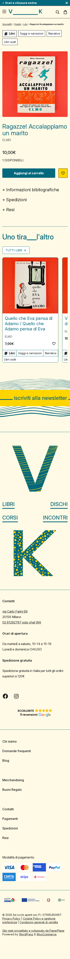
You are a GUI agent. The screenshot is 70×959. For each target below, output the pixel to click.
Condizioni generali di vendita (39, 922)
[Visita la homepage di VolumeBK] (25, 12)
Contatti (8, 809)
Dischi (59, 504)
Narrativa (54, 33)
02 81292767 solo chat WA (21, 622)
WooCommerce (47, 934)
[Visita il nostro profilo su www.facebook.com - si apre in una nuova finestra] (5, 696)
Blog (5, 760)
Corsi (10, 517)
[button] (63, 173)
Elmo (6, 140)
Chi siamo (9, 741)
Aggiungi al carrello (29, 173)
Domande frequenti (16, 751)
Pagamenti (10, 819)
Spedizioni (16, 199)
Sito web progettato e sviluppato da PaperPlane (33, 930)
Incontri (55, 517)
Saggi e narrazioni (31, 33)
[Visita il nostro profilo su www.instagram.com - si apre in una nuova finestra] (16, 696)
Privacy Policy (11, 918)
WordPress (26, 934)
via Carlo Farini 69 (15, 611)
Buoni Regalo (12, 790)
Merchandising (13, 780)
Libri (8, 504)
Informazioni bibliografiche (32, 189)
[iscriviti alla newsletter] (35, 398)
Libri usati (10, 42)
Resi (10, 209)
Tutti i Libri (14, 250)
